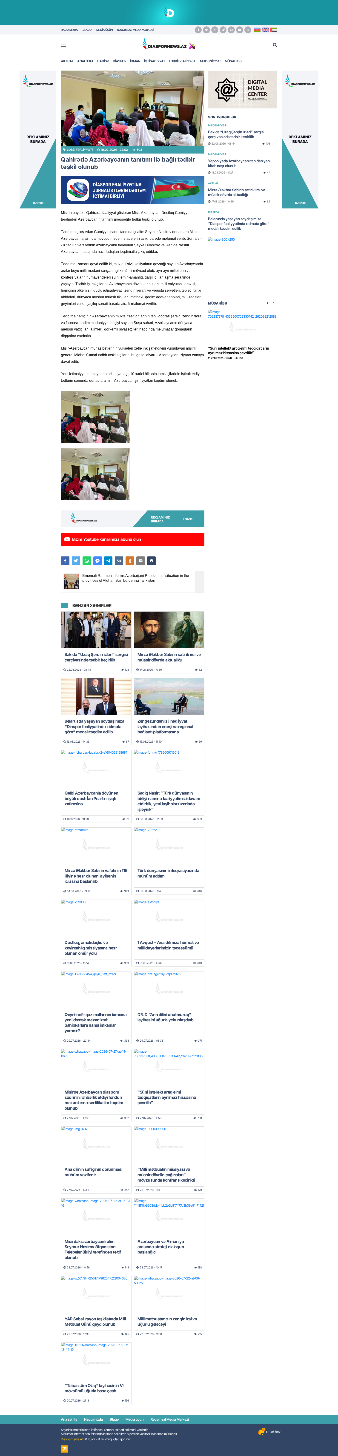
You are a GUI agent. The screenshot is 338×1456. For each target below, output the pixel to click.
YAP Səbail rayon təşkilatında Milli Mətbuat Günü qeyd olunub (95, 1321)
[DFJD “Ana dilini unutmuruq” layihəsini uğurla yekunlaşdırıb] (169, 990)
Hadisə (103, 61)
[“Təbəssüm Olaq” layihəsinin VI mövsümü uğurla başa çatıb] (96, 1361)
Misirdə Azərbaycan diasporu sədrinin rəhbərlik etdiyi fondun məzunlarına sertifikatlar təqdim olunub (94, 1100)
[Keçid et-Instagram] (214, 29)
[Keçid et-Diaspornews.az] (164, 43)
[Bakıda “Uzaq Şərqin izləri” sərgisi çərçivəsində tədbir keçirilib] (96, 630)
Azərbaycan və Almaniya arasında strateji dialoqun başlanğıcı (160, 1247)
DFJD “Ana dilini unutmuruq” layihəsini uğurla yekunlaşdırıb (165, 1017)
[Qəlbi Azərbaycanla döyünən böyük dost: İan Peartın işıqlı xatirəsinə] (96, 768)
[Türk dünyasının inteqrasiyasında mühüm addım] (169, 846)
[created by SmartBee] (269, 1431)
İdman (135, 61)
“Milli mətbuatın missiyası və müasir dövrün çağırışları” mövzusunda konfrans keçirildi (166, 1174)
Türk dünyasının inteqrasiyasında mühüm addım (168, 873)
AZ (257, 29)
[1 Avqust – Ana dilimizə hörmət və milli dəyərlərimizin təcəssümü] (169, 918)
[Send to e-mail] (140, 560)
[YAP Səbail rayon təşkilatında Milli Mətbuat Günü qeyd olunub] (96, 1294)
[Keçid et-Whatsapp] (231, 29)
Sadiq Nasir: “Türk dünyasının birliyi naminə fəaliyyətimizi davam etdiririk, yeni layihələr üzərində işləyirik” (168, 801)
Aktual (67, 61)
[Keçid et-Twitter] (206, 29)
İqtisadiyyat (154, 61)
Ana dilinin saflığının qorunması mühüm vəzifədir (93, 1172)
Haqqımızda (93, 1419)
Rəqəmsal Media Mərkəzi (170, 1419)
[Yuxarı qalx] (325, 1443)
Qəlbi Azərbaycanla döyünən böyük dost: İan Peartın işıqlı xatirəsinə (91, 798)
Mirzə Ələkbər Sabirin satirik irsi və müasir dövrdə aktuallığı (169, 657)
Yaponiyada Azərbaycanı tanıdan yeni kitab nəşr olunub (239, 163)
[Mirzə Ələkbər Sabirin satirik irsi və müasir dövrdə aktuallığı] (169, 630)
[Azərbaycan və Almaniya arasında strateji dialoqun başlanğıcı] (169, 1217)
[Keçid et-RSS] (247, 29)
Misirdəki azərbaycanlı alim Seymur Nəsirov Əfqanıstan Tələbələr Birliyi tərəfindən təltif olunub (93, 1249)
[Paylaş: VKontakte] (119, 560)
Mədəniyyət (210, 61)
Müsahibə (233, 61)
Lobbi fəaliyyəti (182, 61)
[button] (151, 560)
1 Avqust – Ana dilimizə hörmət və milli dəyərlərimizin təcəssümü (168, 945)
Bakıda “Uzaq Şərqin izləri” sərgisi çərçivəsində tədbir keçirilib (96, 657)
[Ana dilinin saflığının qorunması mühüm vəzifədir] (96, 1145)
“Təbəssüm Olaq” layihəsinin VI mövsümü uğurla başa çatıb (94, 1388)
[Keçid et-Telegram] (223, 29)
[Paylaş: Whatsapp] (87, 560)
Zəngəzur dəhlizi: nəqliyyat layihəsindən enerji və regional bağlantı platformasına (165, 726)
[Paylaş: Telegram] (108, 560)
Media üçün (135, 1419)
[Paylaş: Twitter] (76, 560)
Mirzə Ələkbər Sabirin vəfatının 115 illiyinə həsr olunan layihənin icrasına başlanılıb (96, 876)
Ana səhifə (69, 1419)
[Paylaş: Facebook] (65, 560)
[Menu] (65, 45)
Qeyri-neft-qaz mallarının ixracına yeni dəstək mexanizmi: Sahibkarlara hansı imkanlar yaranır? (96, 1022)
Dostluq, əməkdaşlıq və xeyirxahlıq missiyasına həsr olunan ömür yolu (91, 948)
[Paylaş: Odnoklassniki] (130, 560)
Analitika (85, 61)
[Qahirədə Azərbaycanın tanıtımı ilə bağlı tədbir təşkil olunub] (132, 108)
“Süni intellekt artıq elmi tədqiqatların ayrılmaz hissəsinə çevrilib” (166, 1097)
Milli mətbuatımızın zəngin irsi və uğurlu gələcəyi (167, 1321)
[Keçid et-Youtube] (239, 29)
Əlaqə (114, 1419)
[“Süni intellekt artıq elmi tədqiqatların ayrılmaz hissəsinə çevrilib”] (169, 1067)
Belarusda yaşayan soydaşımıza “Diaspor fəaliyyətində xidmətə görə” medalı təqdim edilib (94, 726)
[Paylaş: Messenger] (97, 560)
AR (273, 29)
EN (265, 29)
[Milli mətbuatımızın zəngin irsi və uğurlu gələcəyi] (169, 1294)
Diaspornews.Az (72, 1439)
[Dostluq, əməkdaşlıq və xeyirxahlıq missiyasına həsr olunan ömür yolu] (96, 918)
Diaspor (119, 61)
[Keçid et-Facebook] (198, 29)
